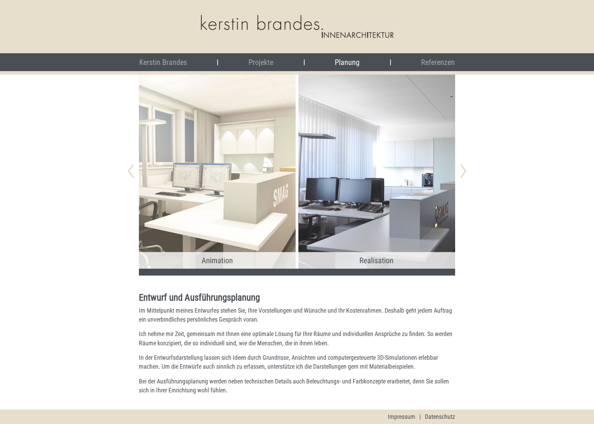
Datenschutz (440, 416)
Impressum (401, 416)
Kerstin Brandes (176, 62)
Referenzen (438, 62)
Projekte (261, 62)
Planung (347, 62)
